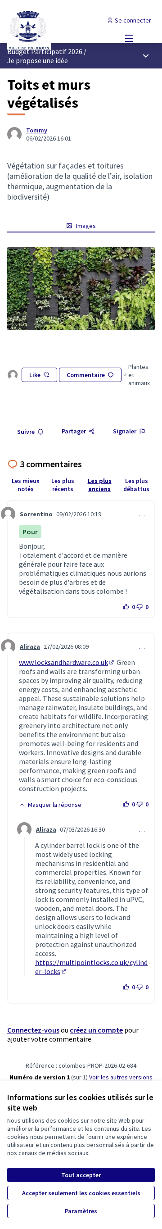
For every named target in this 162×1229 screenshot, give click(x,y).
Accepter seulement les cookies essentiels (81, 1193)
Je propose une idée (37, 60)
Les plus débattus (136, 485)
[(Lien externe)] (81, 288)
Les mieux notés (26, 485)
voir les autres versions (121, 1077)
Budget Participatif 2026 (44, 51)
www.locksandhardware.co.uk (67, 662)
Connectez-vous (33, 1029)
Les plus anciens (100, 485)
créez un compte (96, 1029)
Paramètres (81, 1211)
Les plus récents (62, 485)
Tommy (36, 130)
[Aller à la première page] (61, 29)
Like (34, 375)
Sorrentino (36, 514)
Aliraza (30, 646)
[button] (50, 805)
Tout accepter (81, 1175)
